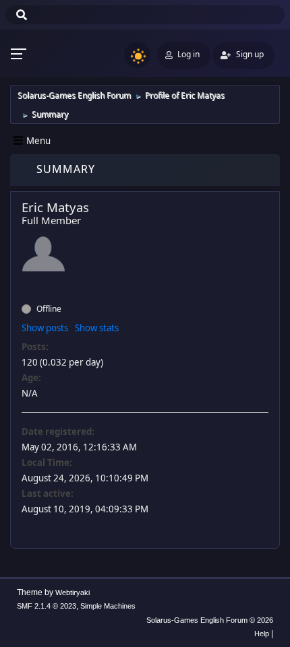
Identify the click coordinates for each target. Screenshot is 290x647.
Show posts (45, 328)
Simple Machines (108, 606)
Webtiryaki (72, 592)
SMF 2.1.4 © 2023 (46, 606)
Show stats (97, 328)
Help (261, 633)
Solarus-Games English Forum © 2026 (209, 620)
